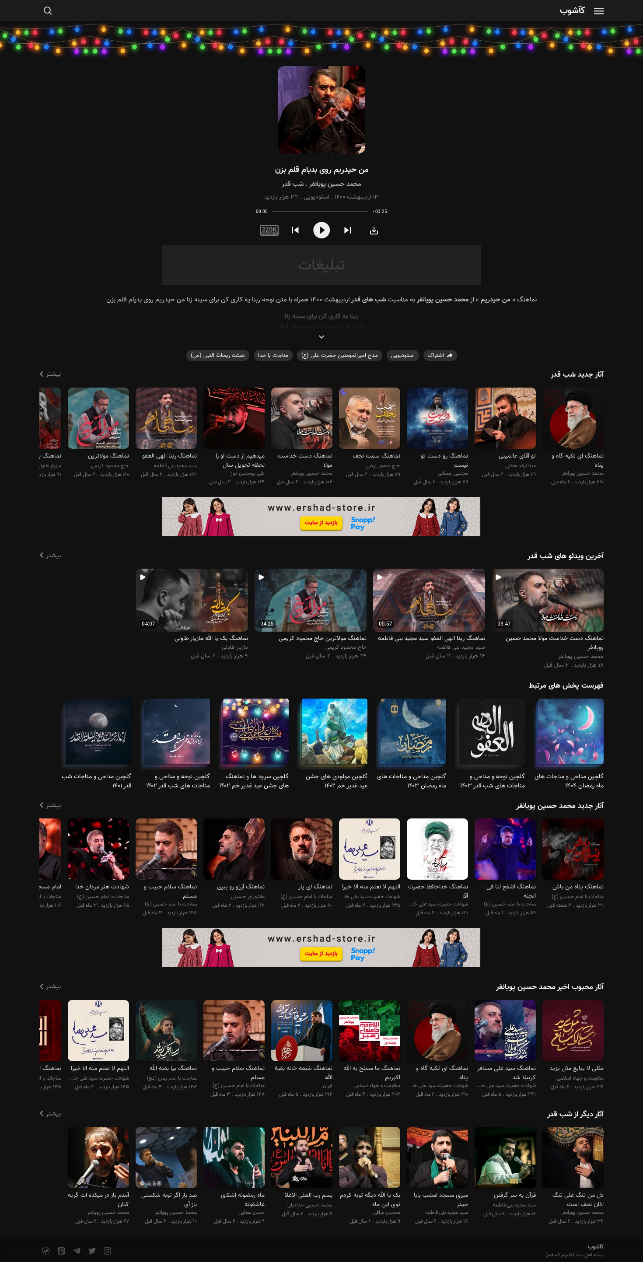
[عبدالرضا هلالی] (505, 419)
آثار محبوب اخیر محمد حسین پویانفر (550, 987)
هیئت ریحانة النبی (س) (218, 355)
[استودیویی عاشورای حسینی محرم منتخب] (234, 850)
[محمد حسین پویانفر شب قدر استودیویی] (321, 110)
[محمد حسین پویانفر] (573, 419)
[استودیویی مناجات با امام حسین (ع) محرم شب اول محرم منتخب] (166, 850)
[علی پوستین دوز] (234, 419)
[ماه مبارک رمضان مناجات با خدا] (571, 735)
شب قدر (293, 184)
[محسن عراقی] (369, 1159)
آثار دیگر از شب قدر (575, 1114)
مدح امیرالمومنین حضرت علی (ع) (339, 355)
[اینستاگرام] (106, 1251)
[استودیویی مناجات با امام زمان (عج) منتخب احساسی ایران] (166, 1031)
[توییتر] (91, 1251)
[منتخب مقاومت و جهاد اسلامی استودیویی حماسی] (369, 1031)
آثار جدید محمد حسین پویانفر (560, 806)
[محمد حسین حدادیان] (301, 1159)
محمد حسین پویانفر (335, 184)
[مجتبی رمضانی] (437, 419)
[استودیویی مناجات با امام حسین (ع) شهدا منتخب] (98, 850)
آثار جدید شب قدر (577, 375)
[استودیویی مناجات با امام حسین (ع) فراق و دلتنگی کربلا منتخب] (573, 850)
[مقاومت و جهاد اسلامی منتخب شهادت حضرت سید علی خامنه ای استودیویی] (573, 1031)
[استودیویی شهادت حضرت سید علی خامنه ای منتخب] (437, 850)
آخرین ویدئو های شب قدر (566, 556)
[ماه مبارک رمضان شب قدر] (492, 735)
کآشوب (572, 11)
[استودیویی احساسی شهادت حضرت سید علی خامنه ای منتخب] (505, 1031)
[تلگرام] (75, 1251)
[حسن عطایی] (234, 1159)
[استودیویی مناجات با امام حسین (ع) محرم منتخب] (301, 850)
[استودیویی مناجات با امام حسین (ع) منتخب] (505, 850)
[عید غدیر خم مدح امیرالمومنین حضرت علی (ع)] (334, 735)
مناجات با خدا (273, 355)
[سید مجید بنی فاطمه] (166, 419)
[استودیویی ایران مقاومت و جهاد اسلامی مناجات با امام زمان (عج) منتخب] (301, 1031)
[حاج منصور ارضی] (369, 419)
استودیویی (316, 197)
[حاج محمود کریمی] (98, 419)
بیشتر (53, 374)
